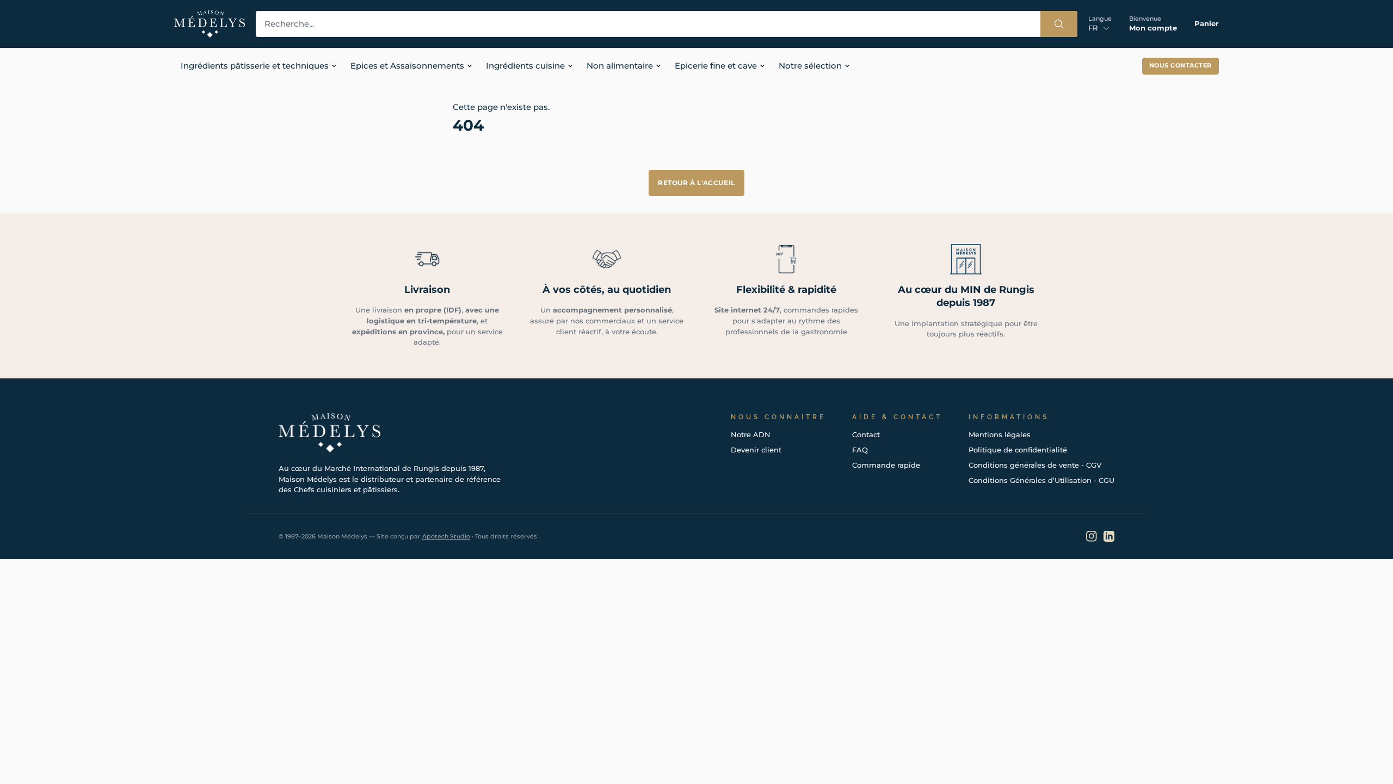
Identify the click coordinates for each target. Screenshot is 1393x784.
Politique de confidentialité (1018, 449)
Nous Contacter (1180, 65)
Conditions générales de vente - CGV (1035, 465)
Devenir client (756, 449)
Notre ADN (751, 434)
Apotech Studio (446, 536)
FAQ (860, 449)
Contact (866, 434)
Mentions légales (1000, 434)
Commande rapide (886, 465)
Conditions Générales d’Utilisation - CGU (1041, 480)
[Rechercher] (1058, 24)
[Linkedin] (1109, 536)
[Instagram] (1091, 536)
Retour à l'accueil (696, 183)
